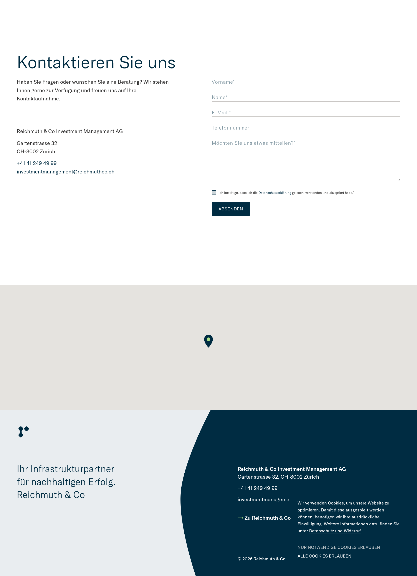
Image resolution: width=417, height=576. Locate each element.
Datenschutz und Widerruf (335, 530)
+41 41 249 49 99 (37, 163)
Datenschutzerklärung (274, 193)
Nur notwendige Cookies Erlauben (339, 547)
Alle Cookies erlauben (324, 556)
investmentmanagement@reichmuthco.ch (65, 171)
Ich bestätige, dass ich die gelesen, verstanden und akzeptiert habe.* (286, 193)
